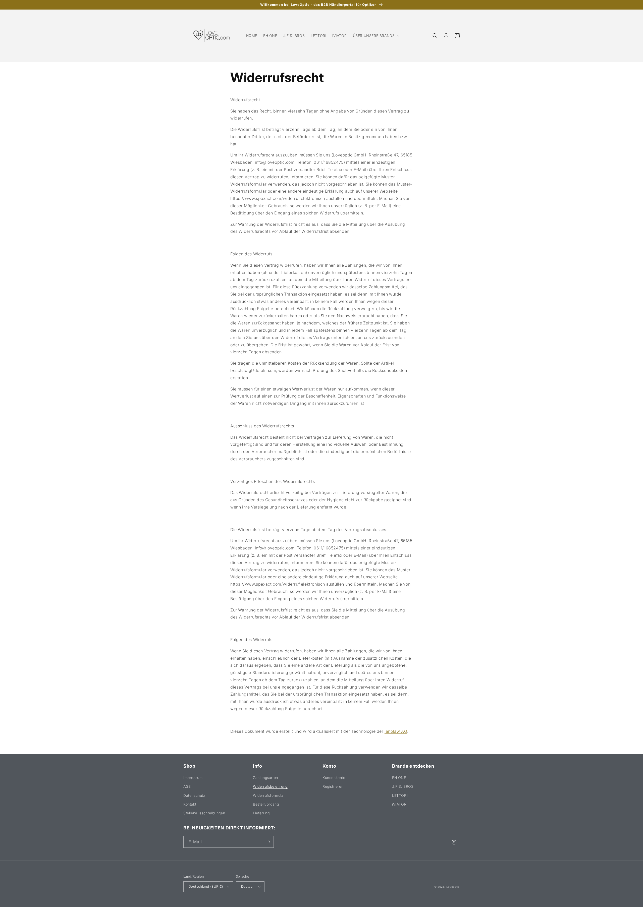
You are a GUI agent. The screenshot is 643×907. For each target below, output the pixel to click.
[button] (376, 35)
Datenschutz (194, 795)
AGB (187, 786)
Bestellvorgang (266, 804)
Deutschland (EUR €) (206, 886)
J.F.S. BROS (403, 786)
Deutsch (248, 886)
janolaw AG (396, 731)
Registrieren (333, 786)
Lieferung (261, 813)
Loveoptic (453, 886)
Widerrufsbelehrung (270, 786)
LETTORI (400, 795)
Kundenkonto (334, 777)
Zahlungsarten (265, 777)
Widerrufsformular (269, 795)
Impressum (192, 777)
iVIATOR (399, 804)
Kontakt (189, 804)
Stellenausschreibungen (204, 813)
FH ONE (399, 777)
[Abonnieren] (268, 842)
